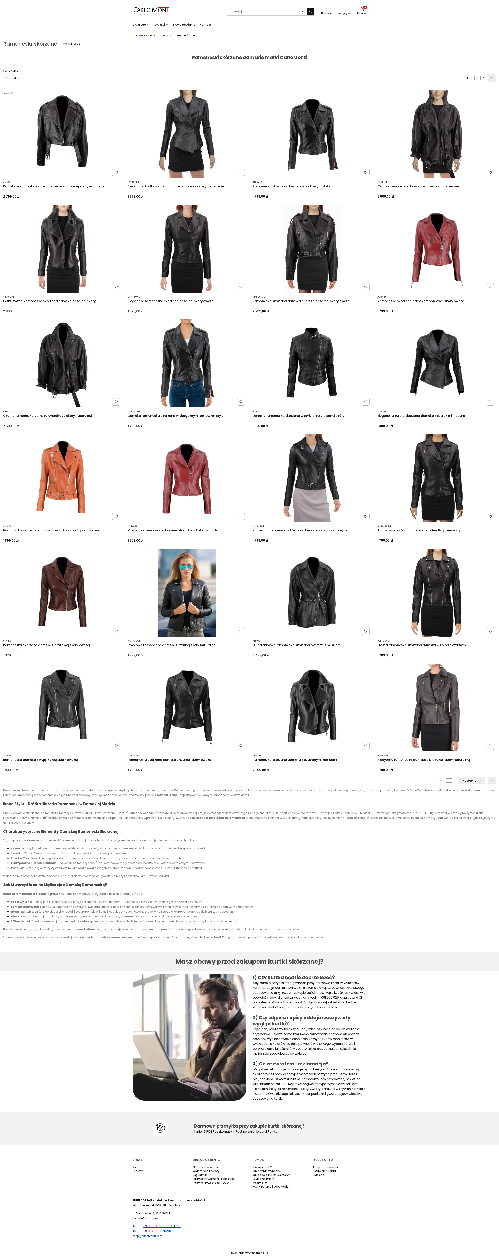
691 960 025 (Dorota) (152, 1231)
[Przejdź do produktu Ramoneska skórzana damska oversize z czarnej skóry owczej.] (312, 249)
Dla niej (161, 35)
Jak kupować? (262, 1167)
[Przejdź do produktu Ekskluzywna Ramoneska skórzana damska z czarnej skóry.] (62, 249)
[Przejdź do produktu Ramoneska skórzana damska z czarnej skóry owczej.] (187, 707)
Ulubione (318, 1175)
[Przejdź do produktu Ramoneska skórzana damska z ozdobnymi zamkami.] (312, 707)
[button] (310, 11)
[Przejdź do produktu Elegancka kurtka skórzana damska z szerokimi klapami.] (436, 363)
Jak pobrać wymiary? (267, 1171)
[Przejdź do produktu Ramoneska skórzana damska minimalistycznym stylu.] (436, 478)
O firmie (138, 1171)
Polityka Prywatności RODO (211, 1183)
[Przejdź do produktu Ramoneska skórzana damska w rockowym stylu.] (312, 134)
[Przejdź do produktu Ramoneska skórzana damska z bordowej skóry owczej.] (436, 249)
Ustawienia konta (324, 1171)
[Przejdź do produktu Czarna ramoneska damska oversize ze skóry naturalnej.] (62, 363)
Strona (470, 78)
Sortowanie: (11, 71)
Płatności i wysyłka (205, 1167)
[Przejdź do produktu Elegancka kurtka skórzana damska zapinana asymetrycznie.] (187, 134)
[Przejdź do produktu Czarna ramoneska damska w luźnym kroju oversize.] (436, 134)
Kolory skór (260, 1183)
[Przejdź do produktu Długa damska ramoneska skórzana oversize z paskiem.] (312, 593)
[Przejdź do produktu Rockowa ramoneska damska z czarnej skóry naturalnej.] (187, 593)
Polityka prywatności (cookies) (213, 1179)
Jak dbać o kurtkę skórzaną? (272, 1175)
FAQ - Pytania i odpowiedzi (271, 1187)
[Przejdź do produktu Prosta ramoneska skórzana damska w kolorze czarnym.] (436, 593)
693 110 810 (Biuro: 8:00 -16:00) (157, 1226)
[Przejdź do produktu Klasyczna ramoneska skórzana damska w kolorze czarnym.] (312, 478)
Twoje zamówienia (325, 1167)
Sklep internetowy (248, 1252)
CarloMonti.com (142, 35)
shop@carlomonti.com (147, 1236)
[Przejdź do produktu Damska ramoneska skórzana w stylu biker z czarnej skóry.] (312, 363)
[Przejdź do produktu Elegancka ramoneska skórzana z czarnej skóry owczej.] (187, 249)
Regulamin (200, 1175)
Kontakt (138, 1167)
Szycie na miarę (263, 1179)
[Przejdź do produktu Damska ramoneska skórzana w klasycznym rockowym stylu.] (187, 363)
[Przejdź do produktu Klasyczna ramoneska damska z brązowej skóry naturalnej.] (436, 707)
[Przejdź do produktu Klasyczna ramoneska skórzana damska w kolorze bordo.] (187, 478)
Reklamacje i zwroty (206, 1171)
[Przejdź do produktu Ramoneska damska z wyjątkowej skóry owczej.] (62, 707)
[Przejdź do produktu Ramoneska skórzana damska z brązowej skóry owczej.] (62, 593)
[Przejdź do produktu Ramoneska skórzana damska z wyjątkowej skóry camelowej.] (62, 478)
